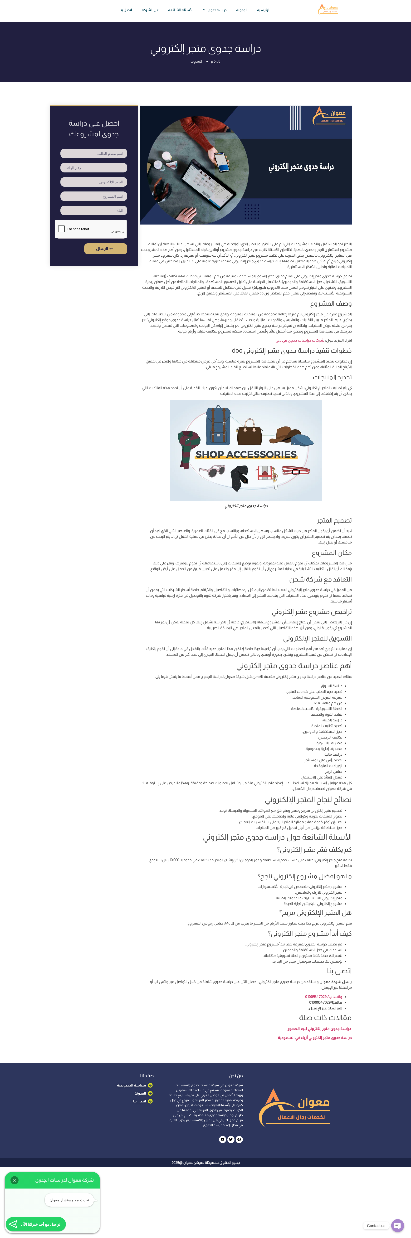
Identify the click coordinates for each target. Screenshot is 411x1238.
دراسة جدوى (217, 10)
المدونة (242, 10)
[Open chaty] (397, 1225)
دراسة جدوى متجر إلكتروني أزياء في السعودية (315, 1038)
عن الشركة (150, 10)
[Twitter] (231, 1139)
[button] (14, 1180)
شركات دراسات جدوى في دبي (299, 340)
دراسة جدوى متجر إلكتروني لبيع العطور (319, 1029)
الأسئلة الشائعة (180, 10)
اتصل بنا (126, 10)
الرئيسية (263, 10)
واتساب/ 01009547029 (323, 997)
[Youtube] (222, 1139)
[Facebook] (239, 1139)
